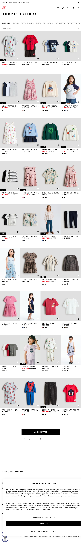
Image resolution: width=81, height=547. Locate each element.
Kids (12, 472)
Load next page (40, 432)
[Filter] (78, 28)
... (46, 439)
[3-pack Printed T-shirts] (50, 46)
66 (51, 439)
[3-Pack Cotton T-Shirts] (10, 219)
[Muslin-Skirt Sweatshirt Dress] (30, 133)
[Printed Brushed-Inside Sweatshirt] (71, 133)
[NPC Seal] (5, 536)
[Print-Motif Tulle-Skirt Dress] (10, 306)
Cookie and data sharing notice (44, 517)
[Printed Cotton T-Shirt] (50, 306)
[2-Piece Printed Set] (10, 46)
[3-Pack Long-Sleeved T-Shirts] (10, 176)
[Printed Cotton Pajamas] (50, 350)
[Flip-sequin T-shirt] (71, 393)
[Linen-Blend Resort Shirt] (50, 176)
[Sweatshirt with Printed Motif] (50, 133)
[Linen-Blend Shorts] (30, 219)
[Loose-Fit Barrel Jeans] (50, 219)
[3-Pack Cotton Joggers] (71, 219)
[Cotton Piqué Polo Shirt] (50, 263)
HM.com (5, 472)
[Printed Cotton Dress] (30, 89)
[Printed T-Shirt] (30, 350)
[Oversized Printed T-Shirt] (71, 306)
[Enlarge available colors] (43, 67)
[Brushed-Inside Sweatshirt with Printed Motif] (50, 89)
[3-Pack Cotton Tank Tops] (10, 89)
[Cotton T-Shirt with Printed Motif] (71, 89)
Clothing (19, 472)
